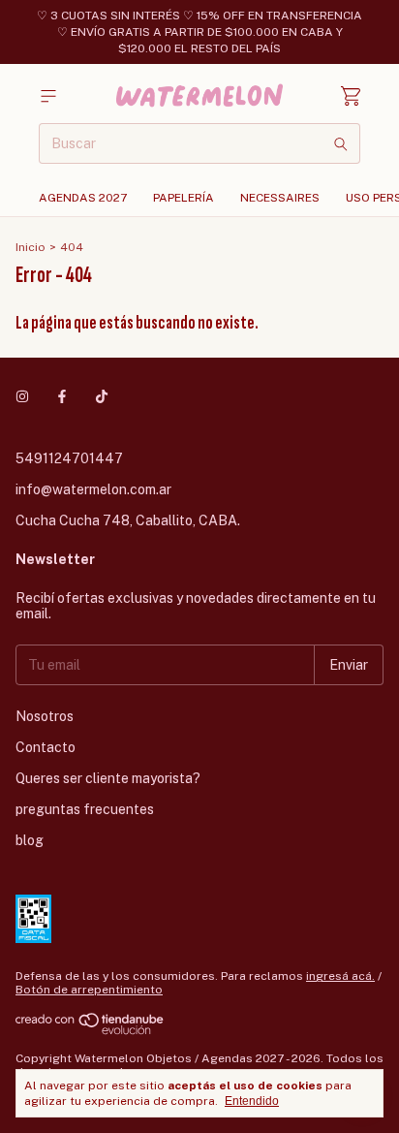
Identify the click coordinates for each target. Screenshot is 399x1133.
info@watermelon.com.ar (93, 489)
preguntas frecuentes (84, 809)
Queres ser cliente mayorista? (107, 778)
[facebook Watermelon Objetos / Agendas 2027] (62, 396)
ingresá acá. (340, 976)
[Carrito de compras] (350, 96)
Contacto (45, 747)
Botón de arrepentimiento (89, 989)
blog (29, 840)
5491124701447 (69, 458)
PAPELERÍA (183, 198)
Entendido (252, 1101)
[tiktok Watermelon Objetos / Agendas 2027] (101, 396)
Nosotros (44, 716)
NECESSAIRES (280, 198)
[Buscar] (341, 143)
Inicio (30, 247)
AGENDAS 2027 (83, 198)
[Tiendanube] (90, 1031)
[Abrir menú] (48, 96)
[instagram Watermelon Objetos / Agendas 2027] (22, 396)
